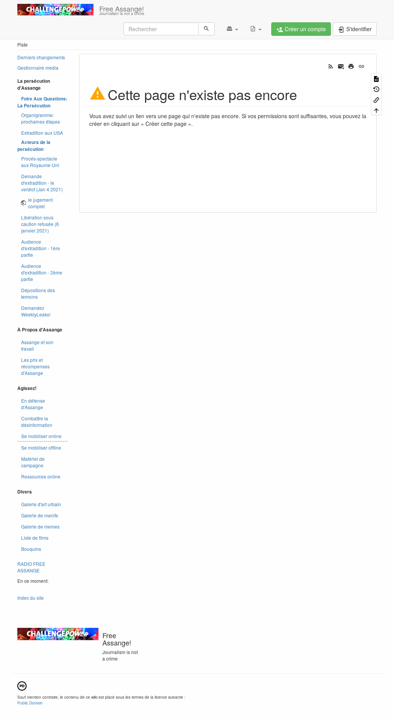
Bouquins (31, 548)
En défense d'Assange (33, 403)
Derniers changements (41, 57)
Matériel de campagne (33, 461)
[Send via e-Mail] (341, 66)
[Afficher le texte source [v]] (376, 78)
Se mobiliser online (41, 436)
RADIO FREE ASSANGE (31, 567)
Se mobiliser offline (41, 447)
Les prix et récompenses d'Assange (35, 366)
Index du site (30, 597)
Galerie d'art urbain (41, 504)
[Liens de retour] (376, 99)
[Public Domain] (22, 685)
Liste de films (34, 537)
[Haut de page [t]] (376, 110)
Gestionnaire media (37, 67)
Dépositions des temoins (38, 293)
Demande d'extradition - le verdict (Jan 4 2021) (42, 182)
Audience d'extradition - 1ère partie (40, 248)
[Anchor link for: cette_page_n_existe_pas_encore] (304, 94)
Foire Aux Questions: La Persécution (42, 102)
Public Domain (30, 703)
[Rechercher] (206, 28)
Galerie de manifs (39, 515)
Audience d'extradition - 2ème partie (41, 272)
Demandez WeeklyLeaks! (35, 311)
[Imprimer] (351, 66)
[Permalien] (361, 66)
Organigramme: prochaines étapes (40, 118)
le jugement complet (40, 202)
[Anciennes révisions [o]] (376, 89)
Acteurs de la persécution (33, 145)
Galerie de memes (40, 526)
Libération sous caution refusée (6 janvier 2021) (40, 224)
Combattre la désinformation (36, 421)
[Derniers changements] (330, 66)
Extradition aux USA (42, 132)
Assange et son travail (37, 345)
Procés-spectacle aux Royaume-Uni (40, 161)
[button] (232, 28)
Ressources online (40, 476)
